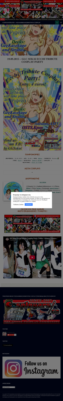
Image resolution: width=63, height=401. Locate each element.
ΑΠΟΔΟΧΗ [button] (29, 204)
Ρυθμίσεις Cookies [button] (18, 204)
